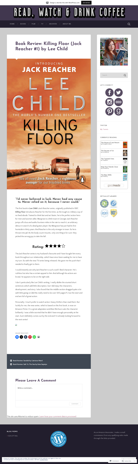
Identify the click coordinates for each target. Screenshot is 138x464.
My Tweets (104, 129)
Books (23, 24)
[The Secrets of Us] (125, 156)
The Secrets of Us (107, 151)
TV (42, 24)
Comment (74, 404)
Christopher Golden (107, 144)
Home (12, 24)
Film (33, 24)
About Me (67, 24)
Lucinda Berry (105, 152)
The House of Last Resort (110, 143)
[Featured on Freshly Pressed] (58, 446)
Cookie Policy (44, 459)
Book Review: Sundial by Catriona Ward (27, 361)
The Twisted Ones (107, 159)
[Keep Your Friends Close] (125, 172)
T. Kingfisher (105, 160)
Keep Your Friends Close (109, 167)
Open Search (129, 24)
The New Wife (106, 175)
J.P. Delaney (105, 176)
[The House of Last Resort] (125, 148)
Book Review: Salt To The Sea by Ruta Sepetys (30, 364)
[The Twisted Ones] (125, 164)
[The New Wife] (125, 180)
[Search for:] (114, 75)
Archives (53, 24)
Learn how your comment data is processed (57, 416)
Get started (86, 2)
